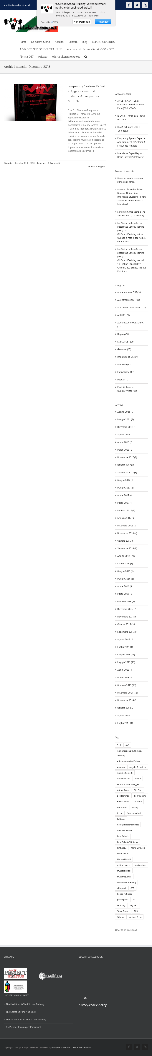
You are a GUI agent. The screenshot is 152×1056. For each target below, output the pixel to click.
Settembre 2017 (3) (127, 472)
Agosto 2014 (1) (125, 715)
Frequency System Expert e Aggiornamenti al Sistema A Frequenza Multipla (131, 142)
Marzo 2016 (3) (125, 593)
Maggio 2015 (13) (126, 662)
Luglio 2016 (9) (125, 563)
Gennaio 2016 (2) (126, 601)
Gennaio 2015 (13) (126, 685)
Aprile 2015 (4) (125, 669)
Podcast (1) (122, 379)
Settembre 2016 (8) (127, 548)
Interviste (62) (124, 364)
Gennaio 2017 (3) (126, 518)
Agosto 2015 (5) (125, 639)
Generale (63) (124, 349)
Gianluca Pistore (124, 830)
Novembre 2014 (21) (127, 700)
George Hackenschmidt (128, 824)
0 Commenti (54, 163)
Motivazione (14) (125, 372)
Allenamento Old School (128, 761)
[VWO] (54, 22)
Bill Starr (138, 790)
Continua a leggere (96, 166)
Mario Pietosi (123, 853)
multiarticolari (123, 870)
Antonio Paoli (123, 778)
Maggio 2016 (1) (125, 578)
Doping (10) (123, 334)
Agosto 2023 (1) (125, 411)
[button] (85, 56)
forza (119, 813)
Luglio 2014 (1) (125, 723)
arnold (138, 778)
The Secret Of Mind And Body (21, 1011)
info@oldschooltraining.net (17, 5)
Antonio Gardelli (125, 772)
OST (132, 888)
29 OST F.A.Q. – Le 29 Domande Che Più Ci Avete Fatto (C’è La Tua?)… (130, 104)
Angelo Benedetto (137, 767)
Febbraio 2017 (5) (126, 510)
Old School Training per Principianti (23, 1027)
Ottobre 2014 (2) (125, 707)
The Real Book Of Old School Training (25, 1004)
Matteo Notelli (124, 859)
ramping (121, 905)
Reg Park (134, 905)
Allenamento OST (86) (128, 299)
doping (135, 807)
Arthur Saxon (123, 790)
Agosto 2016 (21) (126, 556)
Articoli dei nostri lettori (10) (131, 307)
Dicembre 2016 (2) (126, 525)
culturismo (122, 807)
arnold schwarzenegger (128, 784)
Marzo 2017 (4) (124, 502)
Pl (134, 899)
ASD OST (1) (123, 315)
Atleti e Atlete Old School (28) (130, 324)
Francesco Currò (133, 813)
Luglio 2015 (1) (125, 647)
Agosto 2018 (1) (125, 434)
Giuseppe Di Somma (61, 1047)
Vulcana (121, 917)
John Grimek (123, 836)
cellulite (138, 801)
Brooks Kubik (123, 801)
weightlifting (135, 917)
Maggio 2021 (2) (125, 419)
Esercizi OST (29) (125, 341)
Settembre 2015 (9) (127, 631)
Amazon (121, 767)
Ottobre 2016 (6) (125, 540)
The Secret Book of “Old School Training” (26, 1019)
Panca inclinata (124, 893)
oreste (9, 163)
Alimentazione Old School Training (129, 753)
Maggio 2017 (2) (125, 487)
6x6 (127, 745)
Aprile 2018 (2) (125, 442)
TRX (136, 911)
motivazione (140, 865)
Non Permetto (82, 21)
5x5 (119, 745)
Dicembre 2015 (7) (126, 609)
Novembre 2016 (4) (127, 533)
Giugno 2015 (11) (126, 654)
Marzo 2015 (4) (125, 677)
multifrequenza (124, 876)
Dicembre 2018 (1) (126, 427)
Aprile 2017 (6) (124, 495)
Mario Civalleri (138, 847)
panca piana (122, 899)
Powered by (46, 22)
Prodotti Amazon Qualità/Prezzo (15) (127, 389)
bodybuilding (140, 795)
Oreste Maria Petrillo (81, 1047)
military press (123, 865)
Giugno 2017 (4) (125, 480)
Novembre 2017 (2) (127, 457)
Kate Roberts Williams (127, 842)
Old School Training (126, 882)
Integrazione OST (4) (127, 356)
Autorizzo (103, 21)
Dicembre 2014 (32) (127, 692)
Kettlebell (121, 847)
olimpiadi (121, 888)
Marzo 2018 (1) (125, 449)
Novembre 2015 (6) (127, 616)
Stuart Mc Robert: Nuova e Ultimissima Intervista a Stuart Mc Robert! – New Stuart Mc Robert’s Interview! (131, 197)
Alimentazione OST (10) (129, 292)
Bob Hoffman (123, 795)
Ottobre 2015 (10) (126, 624)
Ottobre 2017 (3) (125, 464)
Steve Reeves (123, 911)
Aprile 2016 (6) (125, 586)
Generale (41, 163)
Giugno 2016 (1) (125, 571)
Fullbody (121, 818)
